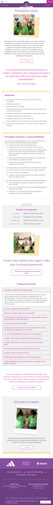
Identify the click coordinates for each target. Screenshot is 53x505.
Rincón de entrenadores (35, 472)
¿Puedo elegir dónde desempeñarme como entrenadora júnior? (22, 357)
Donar (50, 1)
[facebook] (32, 493)
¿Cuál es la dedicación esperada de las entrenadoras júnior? (22, 348)
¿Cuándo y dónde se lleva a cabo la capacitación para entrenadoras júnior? (24, 343)
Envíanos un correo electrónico (27, 387)
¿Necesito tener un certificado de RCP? (15, 323)
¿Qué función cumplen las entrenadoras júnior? (18, 290)
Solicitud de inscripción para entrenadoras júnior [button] (27, 272)
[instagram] (21, 493)
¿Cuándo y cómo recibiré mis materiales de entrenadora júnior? (23, 338)
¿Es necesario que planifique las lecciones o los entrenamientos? (23, 334)
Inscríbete (47, 5)
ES (7, 1)
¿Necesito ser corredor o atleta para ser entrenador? (19, 313)
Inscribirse (27, 61)
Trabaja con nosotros (14, 472)
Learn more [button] (14, 502)
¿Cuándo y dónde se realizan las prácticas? (16, 353)
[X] (26, 493)
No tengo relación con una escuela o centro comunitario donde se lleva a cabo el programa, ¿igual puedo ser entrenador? (25, 328)
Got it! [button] (45, 502)
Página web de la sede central (26, 474)
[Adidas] (11, 463)
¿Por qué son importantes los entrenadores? (17, 308)
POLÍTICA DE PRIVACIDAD (41, 498)
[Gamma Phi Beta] (26, 463)
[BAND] (41, 463)
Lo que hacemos (4, 5)
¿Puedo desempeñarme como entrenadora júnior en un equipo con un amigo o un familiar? (24, 362)
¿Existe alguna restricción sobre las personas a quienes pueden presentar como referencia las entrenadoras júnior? (25, 318)
